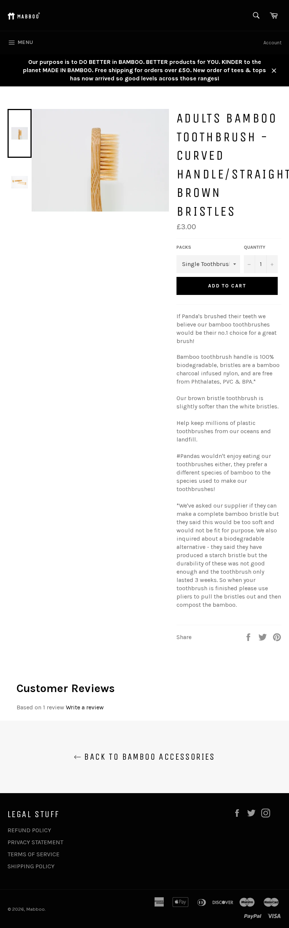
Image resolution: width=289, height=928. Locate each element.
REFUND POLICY (29, 830)
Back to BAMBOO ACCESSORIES (148, 756)
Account (272, 42)
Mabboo (35, 909)
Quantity (254, 247)
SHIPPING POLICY (31, 866)
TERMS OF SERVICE (33, 854)
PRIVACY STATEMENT (35, 842)
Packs (183, 247)
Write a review (85, 707)
